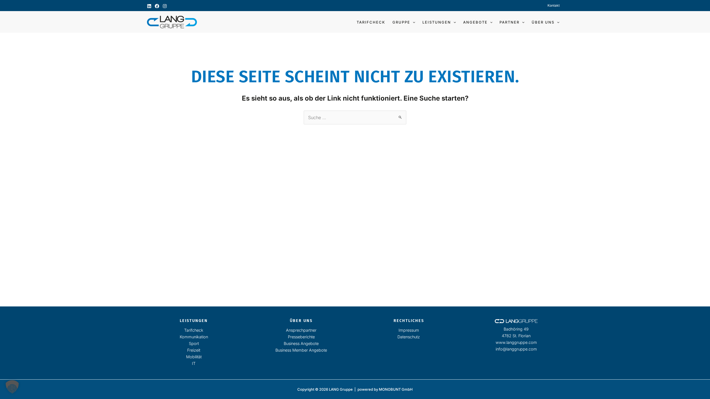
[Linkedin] (149, 6)
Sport (194, 343)
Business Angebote (301, 343)
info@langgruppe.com (516, 349)
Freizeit (193, 350)
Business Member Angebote (301, 350)
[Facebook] (157, 6)
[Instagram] (165, 6)
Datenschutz (408, 336)
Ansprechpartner (301, 330)
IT (194, 363)
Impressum (409, 330)
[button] (412, 22)
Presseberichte (301, 336)
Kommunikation (194, 336)
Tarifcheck (193, 330)
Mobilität (194, 356)
